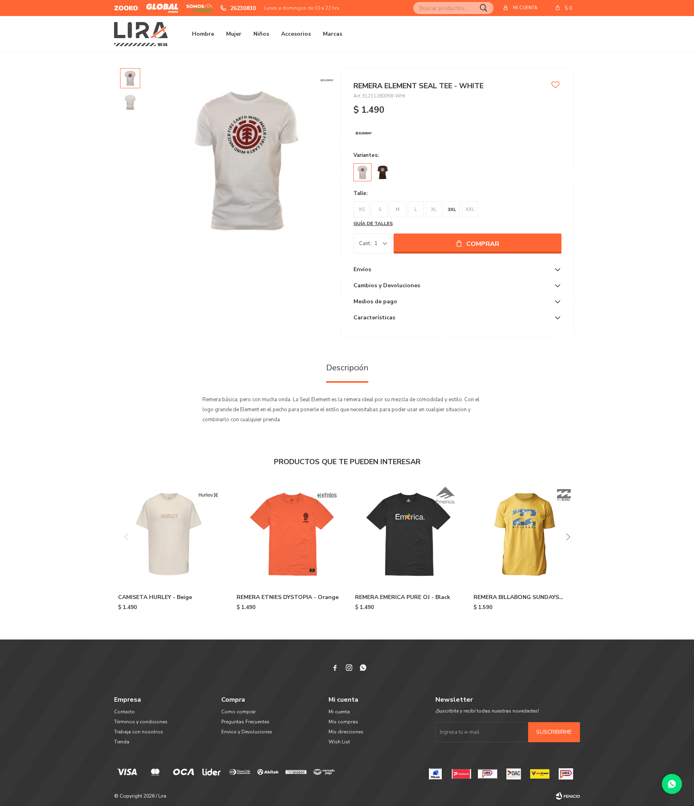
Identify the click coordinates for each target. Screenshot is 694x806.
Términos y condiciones (140, 722)
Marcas (332, 34)
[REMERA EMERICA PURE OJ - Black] (406, 534)
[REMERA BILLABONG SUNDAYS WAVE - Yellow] (524, 534)
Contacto (124, 712)
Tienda (121, 742)
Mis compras (343, 722)
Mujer (233, 34)
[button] (484, 8)
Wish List (339, 742)
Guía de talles (373, 223)
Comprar (482, 244)
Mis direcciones (346, 732)
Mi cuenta (339, 712)
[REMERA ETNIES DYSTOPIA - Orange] (288, 534)
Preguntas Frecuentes (245, 722)
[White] (362, 172)
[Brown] (383, 172)
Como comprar (238, 712)
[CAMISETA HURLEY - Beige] (169, 534)
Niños (261, 34)
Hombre (203, 34)
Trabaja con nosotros (138, 732)
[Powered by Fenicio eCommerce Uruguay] (568, 796)
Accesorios (296, 34)
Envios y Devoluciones (246, 732)
